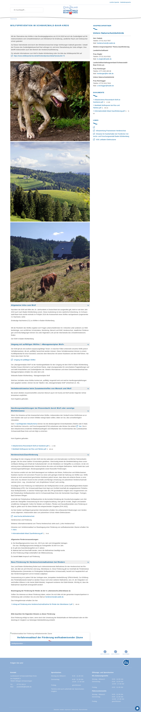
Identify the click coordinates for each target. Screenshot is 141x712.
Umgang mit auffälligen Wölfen (24, 360)
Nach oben (126, 654)
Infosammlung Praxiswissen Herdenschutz (111, 131)
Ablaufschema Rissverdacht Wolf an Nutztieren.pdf (30, 446)
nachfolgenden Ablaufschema (26, 424)
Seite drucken (104, 654)
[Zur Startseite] (70, 10)
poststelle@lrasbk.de (24, 687)
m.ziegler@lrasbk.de (104, 59)
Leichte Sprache (114, 2)
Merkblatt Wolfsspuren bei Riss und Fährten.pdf (29, 449)
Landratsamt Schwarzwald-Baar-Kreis (23, 676)
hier (80, 426)
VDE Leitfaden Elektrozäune (106, 139)
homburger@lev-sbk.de (105, 73)
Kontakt (62, 709)
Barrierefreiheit (83, 709)
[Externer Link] (94, 127)
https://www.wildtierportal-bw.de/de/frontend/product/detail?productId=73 (39, 56)
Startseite (13, 19)
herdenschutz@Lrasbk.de (54, 597)
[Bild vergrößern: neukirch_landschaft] (50, 181)
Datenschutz (75, 709)
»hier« (14, 530)
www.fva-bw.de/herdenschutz (24, 516)
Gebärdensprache (125, 2)
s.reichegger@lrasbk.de (105, 86)
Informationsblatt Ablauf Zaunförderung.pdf (27, 533)
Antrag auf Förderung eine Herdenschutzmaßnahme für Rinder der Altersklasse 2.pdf (42, 604)
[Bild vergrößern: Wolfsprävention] (50, 101)
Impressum (68, 709)
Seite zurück (115, 654)
